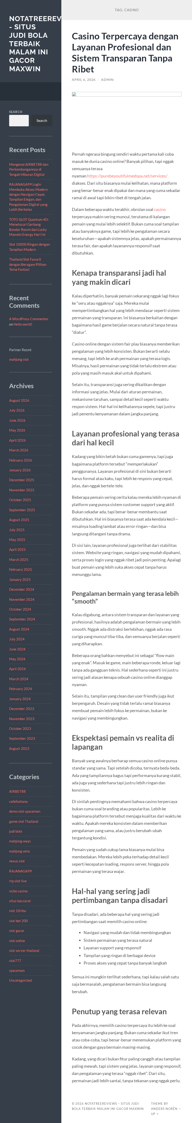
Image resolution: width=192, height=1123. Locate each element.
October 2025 (20, 500)
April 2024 (17, 669)
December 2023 (21, 708)
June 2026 (17, 420)
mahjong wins (19, 851)
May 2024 (17, 659)
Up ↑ (155, 1114)
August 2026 (19, 400)
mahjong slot (19, 359)
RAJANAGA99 (20, 871)
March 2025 (18, 559)
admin (107, 80)
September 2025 (22, 510)
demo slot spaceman (24, 811)
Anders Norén (164, 1109)
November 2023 (21, 719)
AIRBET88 (17, 791)
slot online (17, 941)
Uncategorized (20, 980)
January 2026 (20, 470)
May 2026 (17, 430)
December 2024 (21, 589)
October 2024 (20, 609)
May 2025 (17, 539)
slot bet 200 (18, 921)
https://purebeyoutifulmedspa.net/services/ (127, 175)
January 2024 (20, 699)
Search (15, 112)
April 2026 (17, 440)
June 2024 (17, 649)
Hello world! (23, 324)
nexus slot (17, 861)
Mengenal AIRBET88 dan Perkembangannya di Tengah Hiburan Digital (28, 169)
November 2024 (21, 599)
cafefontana (18, 801)
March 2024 (18, 679)
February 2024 (20, 689)
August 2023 (19, 748)
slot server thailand (24, 950)
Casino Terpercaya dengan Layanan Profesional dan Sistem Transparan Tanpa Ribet (125, 52)
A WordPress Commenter (28, 319)
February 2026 (20, 460)
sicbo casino (18, 891)
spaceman (17, 970)
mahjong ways (20, 841)
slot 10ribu (17, 911)
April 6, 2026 (84, 80)
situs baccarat (20, 901)
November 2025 (21, 490)
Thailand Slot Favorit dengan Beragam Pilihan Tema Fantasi (27, 264)
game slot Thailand (23, 821)
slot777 (15, 960)
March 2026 (18, 450)
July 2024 (17, 639)
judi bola (15, 831)
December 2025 (21, 480)
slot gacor (16, 930)
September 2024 (22, 619)
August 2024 (19, 629)
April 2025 (17, 549)
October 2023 (20, 728)
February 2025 (20, 569)
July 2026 (17, 410)
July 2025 (17, 530)
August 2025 (19, 520)
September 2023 (22, 738)
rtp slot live (18, 881)
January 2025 (20, 579)
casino (160, 209)
